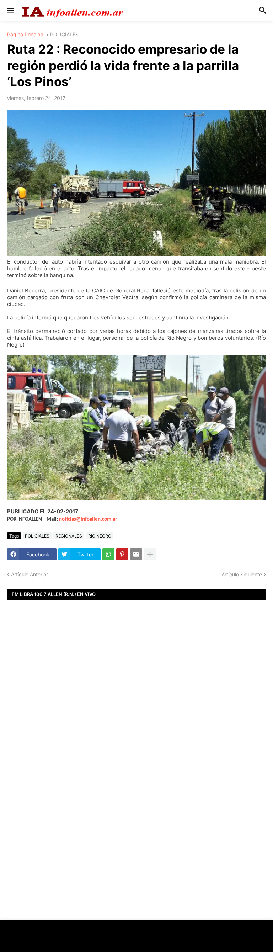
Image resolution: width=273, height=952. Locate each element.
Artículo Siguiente (241, 574)
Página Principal (25, 34)
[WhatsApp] (108, 554)
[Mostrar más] (150, 554)
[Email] (136, 554)
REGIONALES (68, 536)
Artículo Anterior (29, 574)
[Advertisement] (136, 702)
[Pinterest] (122, 554)
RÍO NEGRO (99, 536)
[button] (10, 11)
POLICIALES (64, 34)
